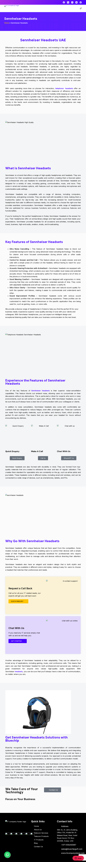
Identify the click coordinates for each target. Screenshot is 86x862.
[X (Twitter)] (68, 2)
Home (6, 23)
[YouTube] (76, 2)
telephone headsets (63, 88)
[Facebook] (64, 2)
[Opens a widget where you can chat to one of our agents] (78, 858)
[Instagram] (72, 2)
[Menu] (81, 8)
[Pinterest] (81, 2)
